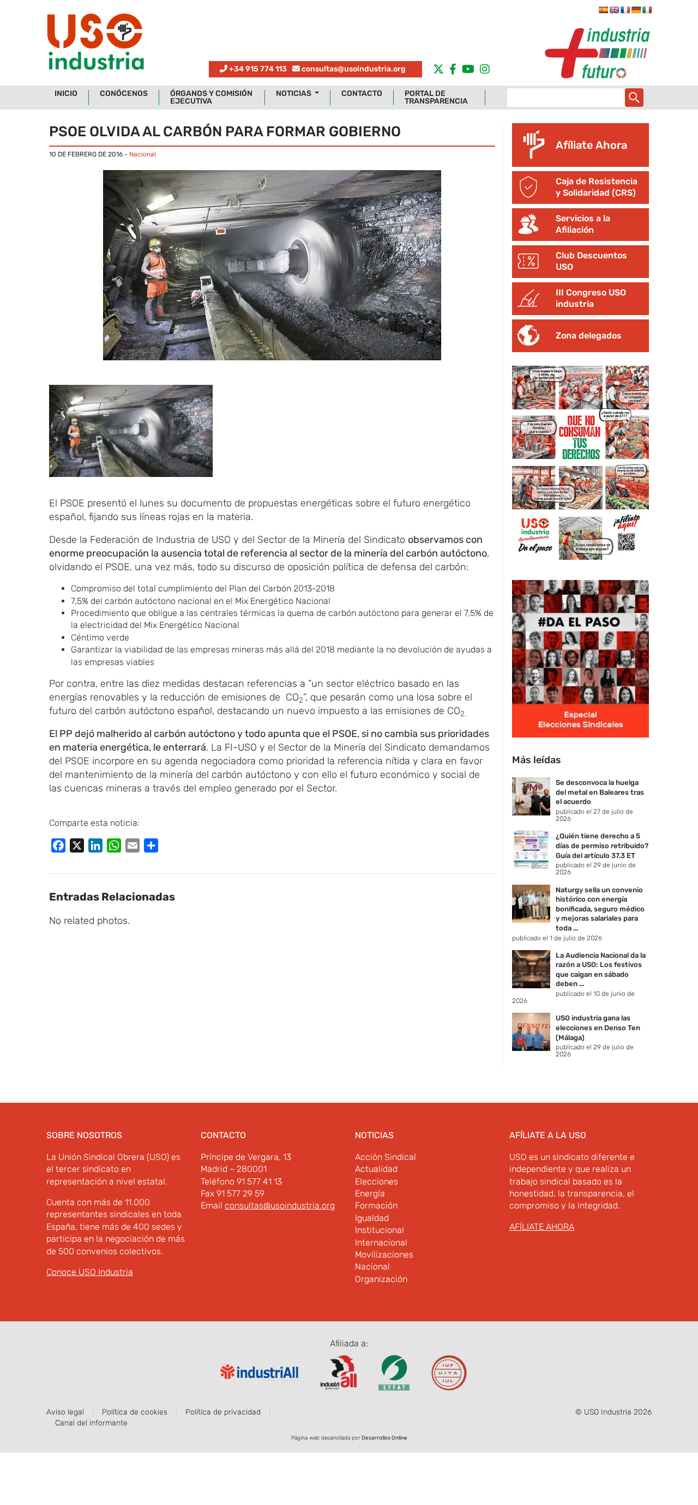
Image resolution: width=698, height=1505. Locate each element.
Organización (381, 1279)
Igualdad (372, 1218)
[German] (636, 9)
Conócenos (124, 94)
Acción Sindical (385, 1157)
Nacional (142, 154)
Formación (376, 1205)
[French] (625, 9)
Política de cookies (134, 1412)
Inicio (66, 94)
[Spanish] (603, 9)
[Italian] (647, 9)
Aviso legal (65, 1412)
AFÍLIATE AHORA (541, 1227)
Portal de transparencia (436, 97)
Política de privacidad (223, 1412)
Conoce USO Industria (89, 1272)
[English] (614, 9)
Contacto (361, 94)
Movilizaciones (384, 1254)
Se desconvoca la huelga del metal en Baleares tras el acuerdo (600, 792)
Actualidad (376, 1169)
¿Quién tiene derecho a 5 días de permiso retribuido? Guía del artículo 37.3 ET (602, 845)
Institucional (379, 1230)
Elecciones (376, 1181)
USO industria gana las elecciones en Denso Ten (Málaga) (598, 1027)
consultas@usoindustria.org (354, 69)
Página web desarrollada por (349, 1438)
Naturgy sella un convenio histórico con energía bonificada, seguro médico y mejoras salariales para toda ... (600, 909)
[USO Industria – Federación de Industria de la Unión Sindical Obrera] (95, 44)
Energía (370, 1193)
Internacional (381, 1242)
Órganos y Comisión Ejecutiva (211, 97)
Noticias (294, 94)
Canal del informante (91, 1423)
